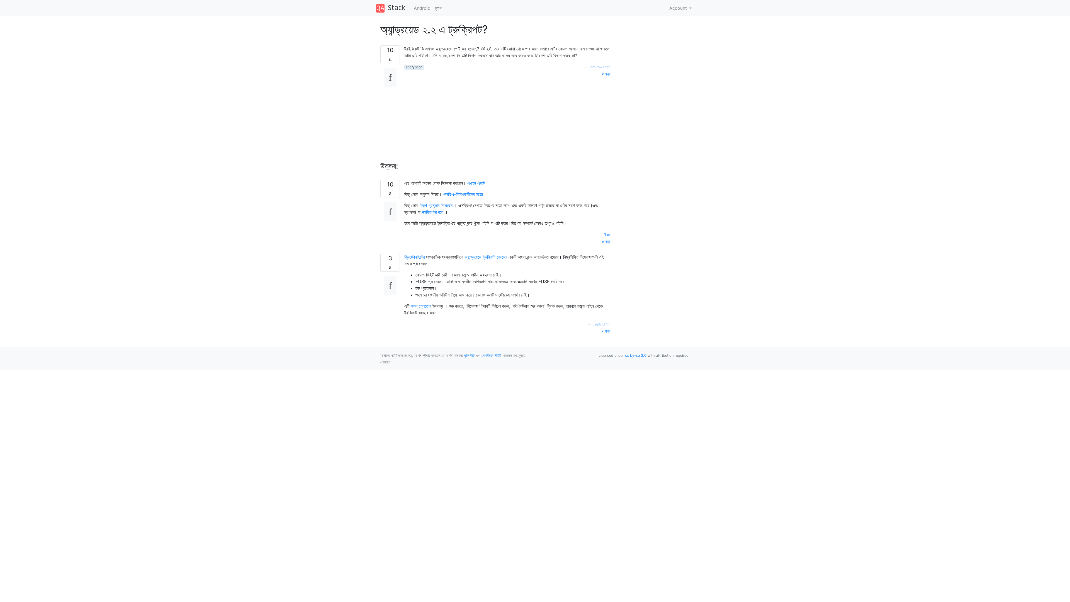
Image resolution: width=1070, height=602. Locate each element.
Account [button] (678, 8)
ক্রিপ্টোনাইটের (414, 257)
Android (422, 8)
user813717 (601, 324)
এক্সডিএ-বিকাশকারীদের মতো (463, 194)
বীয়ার (607, 235)
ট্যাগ (438, 8)
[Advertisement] (507, 116)
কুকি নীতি (469, 355)
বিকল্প (424, 205)
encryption (414, 67)
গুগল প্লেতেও (421, 306)
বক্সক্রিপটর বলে (432, 212)
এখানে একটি (476, 183)
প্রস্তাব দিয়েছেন (440, 205)
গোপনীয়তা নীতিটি (491, 355)
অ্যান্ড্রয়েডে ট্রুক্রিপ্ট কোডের (486, 257)
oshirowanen (600, 67)
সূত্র (607, 74)
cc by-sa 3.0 (635, 355)
